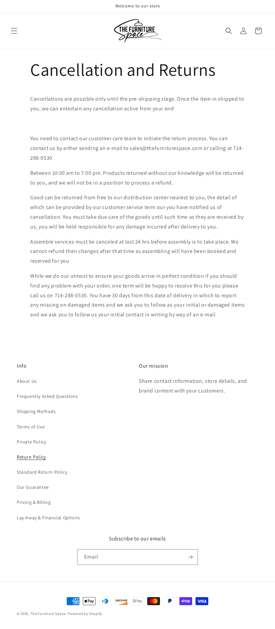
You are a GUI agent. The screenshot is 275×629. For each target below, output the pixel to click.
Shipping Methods (36, 411)
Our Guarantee (33, 487)
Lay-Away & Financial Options (48, 518)
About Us (27, 381)
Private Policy (31, 442)
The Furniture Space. (49, 613)
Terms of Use (31, 427)
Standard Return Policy (42, 472)
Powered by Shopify (85, 613)
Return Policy (31, 457)
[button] (14, 30)
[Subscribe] (190, 557)
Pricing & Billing (34, 502)
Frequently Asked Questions (47, 396)
